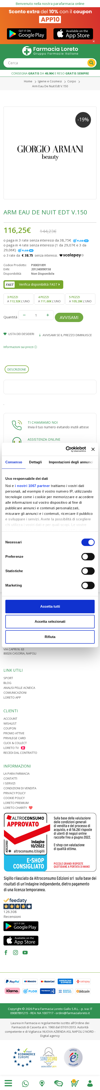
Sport (8, 678)
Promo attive (13, 733)
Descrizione (16, 369)
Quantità (10, 317)
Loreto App (12, 697)
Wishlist (10, 723)
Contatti (10, 778)
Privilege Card (14, 738)
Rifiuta (50, 637)
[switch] (88, 556)
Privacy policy (14, 793)
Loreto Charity (15, 808)
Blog (7, 683)
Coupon (9, 728)
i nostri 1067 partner (32, 486)
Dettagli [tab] (35, 462)
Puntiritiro (42, 1082)
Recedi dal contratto (20, 753)
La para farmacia (16, 773)
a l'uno (18, 299)
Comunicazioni (15, 692)
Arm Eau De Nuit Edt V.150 (50, 86)
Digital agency (50, 1036)
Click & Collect (15, 743)
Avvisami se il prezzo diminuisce (67, 335)
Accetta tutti (50, 606)
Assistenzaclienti (58, 1082)
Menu (8, 1083)
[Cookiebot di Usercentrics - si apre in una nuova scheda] (66, 449)
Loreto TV (11, 748)
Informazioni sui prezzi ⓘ (20, 347)
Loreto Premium (16, 803)
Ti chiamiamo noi (43, 422)
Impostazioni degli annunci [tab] (71, 462)
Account (10, 718)
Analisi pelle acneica (19, 688)
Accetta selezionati (50, 621)
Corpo (71, 81)
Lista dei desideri (21, 334)
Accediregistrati (90, 1082)
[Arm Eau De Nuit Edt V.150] (50, 152)
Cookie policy (14, 798)
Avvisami (69, 317)
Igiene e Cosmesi (50, 81)
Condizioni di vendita (19, 788)
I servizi (9, 783)
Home (28, 81)
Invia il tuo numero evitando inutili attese (58, 427)
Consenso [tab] (13, 462)
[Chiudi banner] (93, 449)
